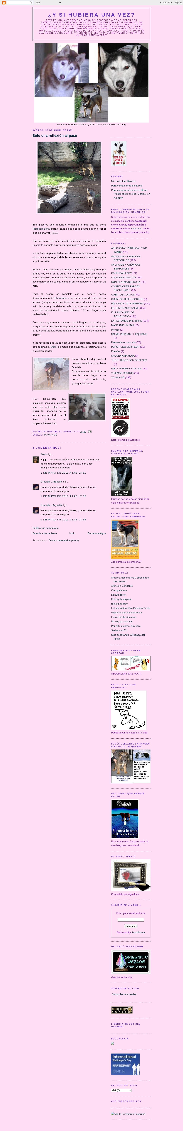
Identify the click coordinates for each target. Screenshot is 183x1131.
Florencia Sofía (41, 228)
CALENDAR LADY (121, 273)
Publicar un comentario (46, 527)
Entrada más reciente (45, 533)
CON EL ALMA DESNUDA (125, 282)
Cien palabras (119, 590)
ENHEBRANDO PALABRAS (126, 320)
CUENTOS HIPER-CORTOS (127, 299)
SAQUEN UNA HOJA (123, 355)
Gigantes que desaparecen (126, 612)
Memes (115, 329)
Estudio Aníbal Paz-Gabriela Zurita (130, 608)
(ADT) (54, 346)
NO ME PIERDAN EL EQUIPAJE (129, 334)
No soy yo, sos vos (121, 621)
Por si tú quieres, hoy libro (126, 625)
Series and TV (119, 630)
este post (136, 228)
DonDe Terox (118, 594)
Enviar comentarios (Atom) (64, 540)
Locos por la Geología (123, 617)
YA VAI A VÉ (50, 435)
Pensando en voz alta (123, 342)
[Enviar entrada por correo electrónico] (89, 431)
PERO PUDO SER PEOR (125, 346)
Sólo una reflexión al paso (55, 136)
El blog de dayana (121, 599)
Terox (44, 454)
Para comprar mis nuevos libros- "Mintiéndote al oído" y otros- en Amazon (130, 194)
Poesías (115, 351)
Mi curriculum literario (123, 181)
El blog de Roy (119, 603)
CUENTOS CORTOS (123, 294)
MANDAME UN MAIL (123, 325)
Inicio (72, 533)
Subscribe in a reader (124, 994)
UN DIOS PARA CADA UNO (126, 368)
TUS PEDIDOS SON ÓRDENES (129, 360)
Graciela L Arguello (51, 481)
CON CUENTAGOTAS (123, 277)
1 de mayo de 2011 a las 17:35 (63, 496)
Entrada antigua (97, 533)
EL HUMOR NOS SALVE (125, 308)
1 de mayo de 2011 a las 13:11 (63, 472)
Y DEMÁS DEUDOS (122, 373)
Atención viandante (122, 585)
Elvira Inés (60, 298)
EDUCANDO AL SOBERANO (127, 303)
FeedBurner (138, 932)
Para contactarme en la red (126, 185)
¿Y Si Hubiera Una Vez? (91, 15)
